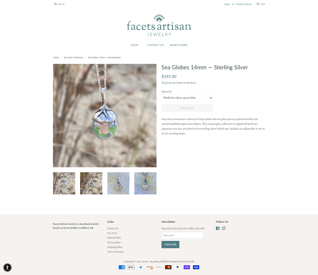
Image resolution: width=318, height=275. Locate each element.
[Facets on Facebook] (218, 229)
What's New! (178, 44)
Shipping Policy (115, 247)
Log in (227, 4)
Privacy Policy (114, 242)
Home (56, 57)
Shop (135, 44)
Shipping (166, 83)
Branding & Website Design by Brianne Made (172, 261)
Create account (243, 4)
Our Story (112, 233)
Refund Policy (114, 237)
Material (166, 91)
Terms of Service (115, 251)
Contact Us (155, 44)
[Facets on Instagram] (223, 229)
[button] (7, 267)
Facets (145, 261)
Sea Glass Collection (73, 57)
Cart (263, 4)
